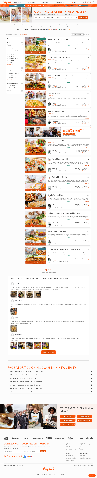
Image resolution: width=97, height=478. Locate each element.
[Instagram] (5, 456)
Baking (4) (11, 54)
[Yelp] (12, 456)
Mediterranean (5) (13, 58)
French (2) (11, 56)
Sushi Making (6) (13, 52)
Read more (87, 26)
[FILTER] (15, 42)
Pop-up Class (42, 39)
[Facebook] (7, 456)
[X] (19, 456)
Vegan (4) (11, 62)
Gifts (74, 2)
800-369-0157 (89, 2)
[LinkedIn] (21, 456)
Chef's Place (12, 85)
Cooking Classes (17, 2)
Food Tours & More (60, 2)
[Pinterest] (16, 456)
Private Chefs (31, 2)
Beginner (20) (12, 77)
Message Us (87, 1)
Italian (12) (11, 47)
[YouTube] (14, 456)
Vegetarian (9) (12, 60)
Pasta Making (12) (13, 50)
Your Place (12, 87)
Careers (81, 449)
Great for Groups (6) (14, 73)
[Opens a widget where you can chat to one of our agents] (92, 475)
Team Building (45, 2)
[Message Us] (84, 2)
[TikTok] (9, 456)
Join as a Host (83, 448)
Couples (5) (11, 75)
